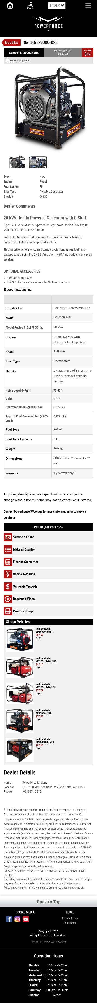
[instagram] (18, 920)
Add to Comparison (19, 60)
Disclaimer (70, 923)
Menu (85, 5)
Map (30, 5)
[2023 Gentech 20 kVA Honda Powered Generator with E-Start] (48, 109)
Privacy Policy (70, 918)
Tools (55, 5)
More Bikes (11, 42)
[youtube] (27, 920)
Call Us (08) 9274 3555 (48, 527)
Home (10, 5)
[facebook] (10, 920)
